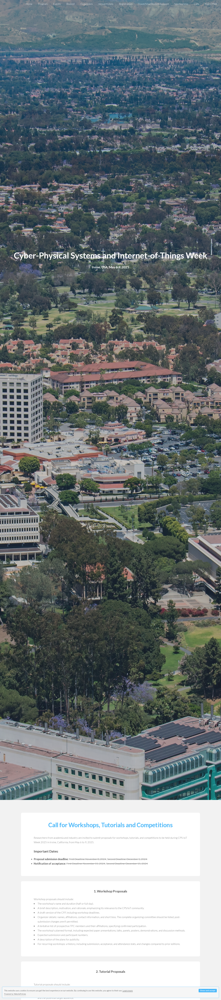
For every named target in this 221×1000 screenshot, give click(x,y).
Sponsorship (181, 3)
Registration (125, 3)
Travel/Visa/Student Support (153, 3)
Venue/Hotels (105, 3)
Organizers (86, 3)
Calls (196, 3)
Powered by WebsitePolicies (15, 994)
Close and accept (207, 991)
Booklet (70, 3)
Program (43, 3)
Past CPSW (211, 3)
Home (29, 3)
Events (57, 3)
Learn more (128, 990)
